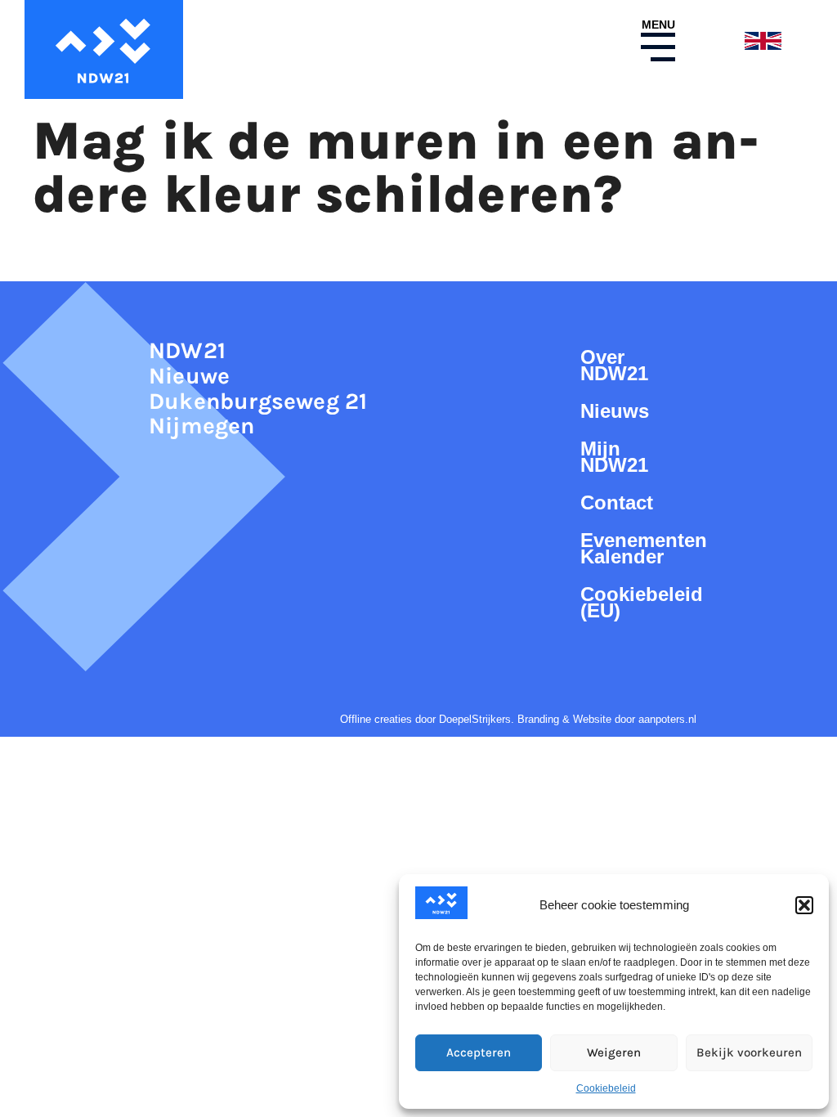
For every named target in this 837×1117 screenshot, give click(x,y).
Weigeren (614, 1052)
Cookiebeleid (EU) (633, 602)
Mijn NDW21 (614, 456)
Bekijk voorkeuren (749, 1052)
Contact (616, 502)
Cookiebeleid (606, 1088)
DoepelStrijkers (475, 719)
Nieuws (614, 411)
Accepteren (478, 1052)
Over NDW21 (614, 365)
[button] (804, 905)
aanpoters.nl (667, 719)
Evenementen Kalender (633, 548)
